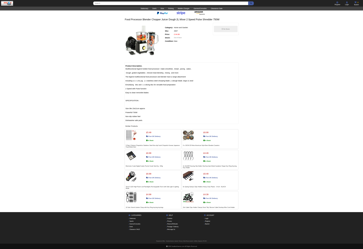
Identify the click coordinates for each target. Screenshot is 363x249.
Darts (131, 226)
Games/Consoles (135, 224)
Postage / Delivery (173, 226)
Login (206, 218)
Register (207, 221)
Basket (207, 224)
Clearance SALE (135, 229)
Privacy (169, 221)
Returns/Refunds (172, 224)
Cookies (169, 218)
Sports (132, 221)
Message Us (171, 229)
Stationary (133, 218)
